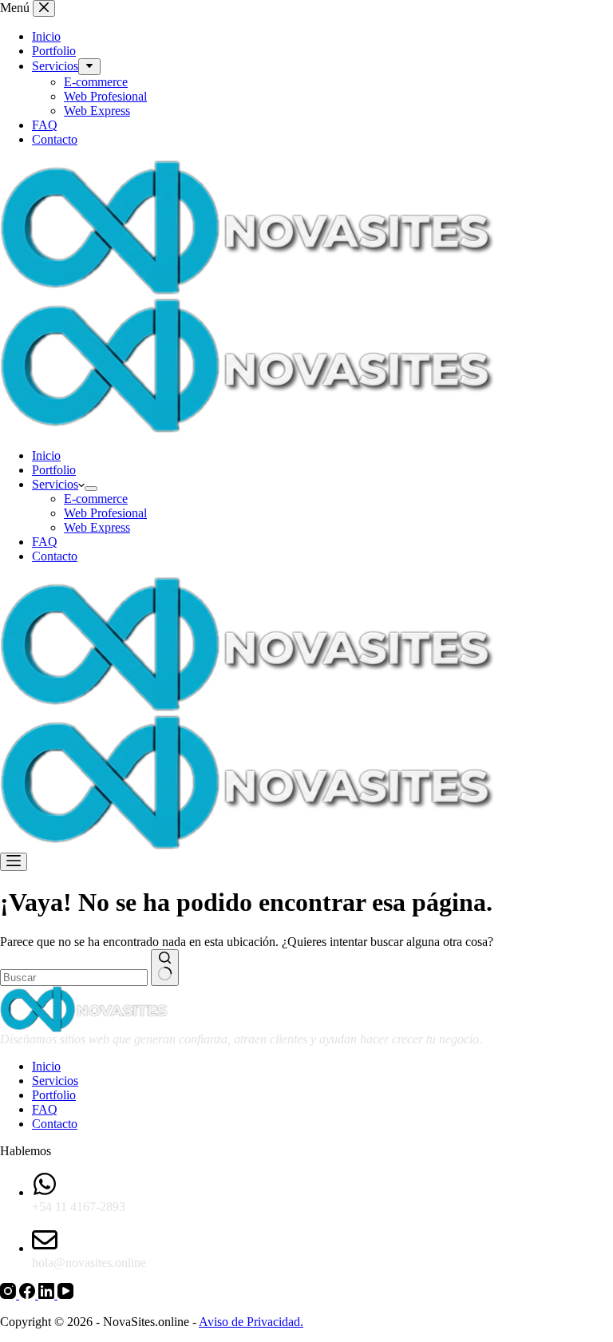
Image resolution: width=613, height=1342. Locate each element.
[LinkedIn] (47, 1294)
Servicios (55, 484)
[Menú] (13, 862)
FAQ (44, 541)
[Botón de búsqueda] (165, 967)
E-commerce (96, 498)
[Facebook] (28, 1294)
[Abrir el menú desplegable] (91, 488)
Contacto (54, 556)
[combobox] (74, 977)
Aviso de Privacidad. (251, 1321)
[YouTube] (65, 1294)
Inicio (46, 455)
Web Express (97, 527)
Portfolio (54, 470)
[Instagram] (9, 1294)
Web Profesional (105, 513)
